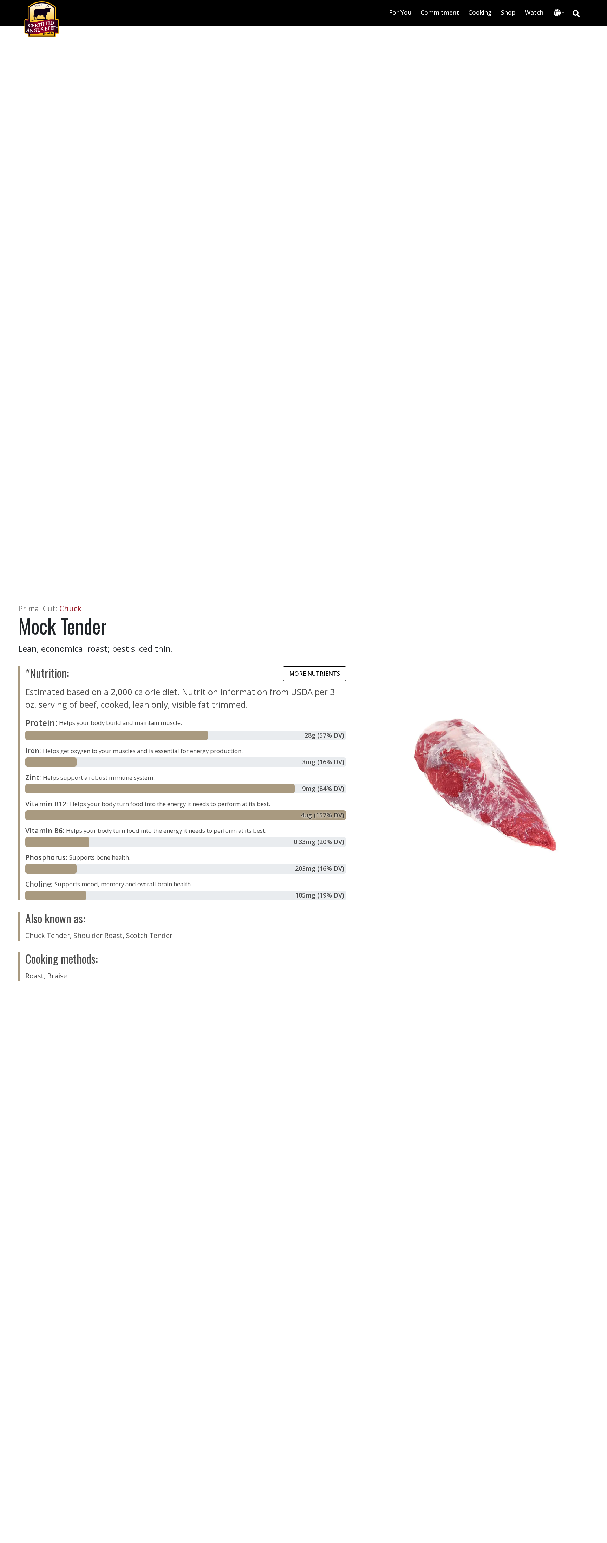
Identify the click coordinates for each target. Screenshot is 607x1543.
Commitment (439, 12)
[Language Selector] (559, 13)
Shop (508, 12)
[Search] (576, 13)
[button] (559, 13)
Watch (534, 12)
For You (400, 12)
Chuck (70, 608)
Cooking (480, 12)
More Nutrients (314, 673)
